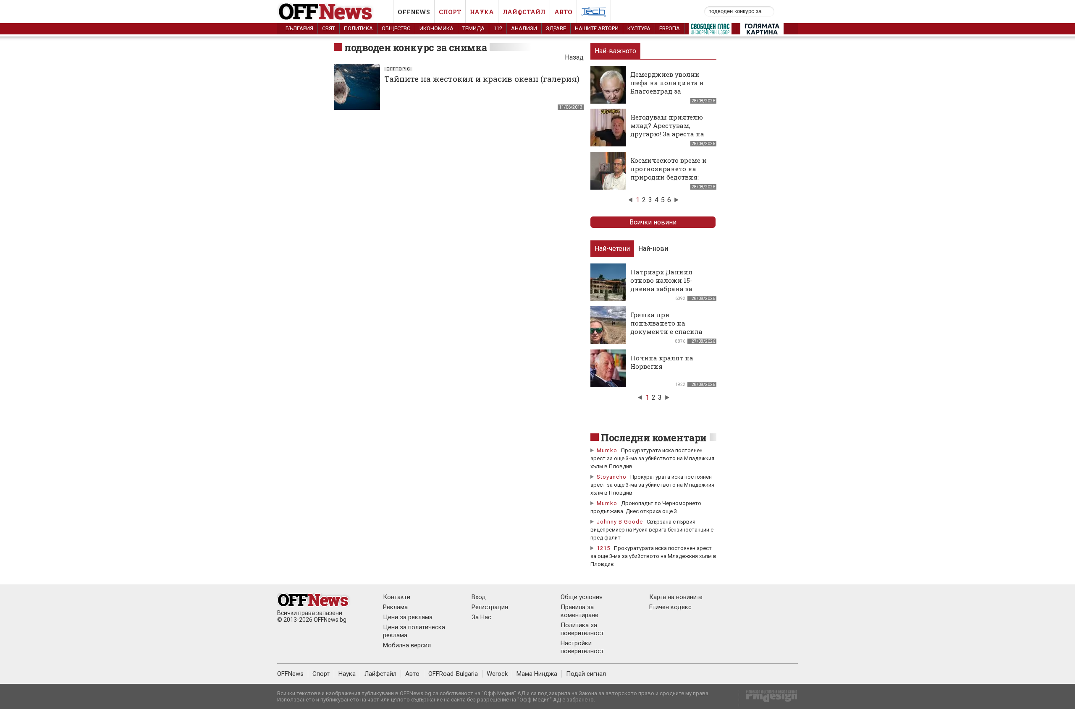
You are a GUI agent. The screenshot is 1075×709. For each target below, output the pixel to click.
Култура (638, 28)
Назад (574, 57)
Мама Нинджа (537, 674)
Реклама (395, 607)
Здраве (556, 28)
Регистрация (490, 607)
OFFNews (290, 674)
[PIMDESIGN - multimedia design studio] (768, 698)
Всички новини (652, 222)
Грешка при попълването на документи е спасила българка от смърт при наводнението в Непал (669, 331)
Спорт (450, 12)
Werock (497, 674)
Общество (396, 28)
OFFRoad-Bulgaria (453, 674)
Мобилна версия (407, 645)
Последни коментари (654, 437)
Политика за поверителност (582, 629)
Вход (479, 597)
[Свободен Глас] (710, 30)
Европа (669, 28)
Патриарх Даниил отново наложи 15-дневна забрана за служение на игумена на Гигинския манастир (671, 289)
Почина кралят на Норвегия (661, 362)
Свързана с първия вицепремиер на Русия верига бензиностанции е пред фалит (651, 530)
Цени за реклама (408, 617)
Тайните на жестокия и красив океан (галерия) (481, 78)
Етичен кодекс (670, 607)
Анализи (524, 28)
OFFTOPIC (398, 69)
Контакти (396, 597)
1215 (603, 548)
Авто (563, 12)
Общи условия (582, 597)
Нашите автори (597, 28)
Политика (358, 28)
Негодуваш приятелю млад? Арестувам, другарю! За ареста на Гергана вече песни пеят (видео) (667, 134)
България (299, 28)
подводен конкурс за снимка (415, 47)
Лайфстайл (524, 12)
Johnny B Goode (620, 522)
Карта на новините (676, 597)
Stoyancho (612, 477)
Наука (482, 12)
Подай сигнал (586, 674)
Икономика (437, 28)
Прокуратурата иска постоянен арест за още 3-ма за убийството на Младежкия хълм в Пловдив (652, 458)
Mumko (607, 450)
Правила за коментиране (579, 611)
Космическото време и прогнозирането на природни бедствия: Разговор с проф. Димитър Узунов (668, 177)
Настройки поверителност (582, 647)
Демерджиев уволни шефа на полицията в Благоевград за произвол (666, 87)
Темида (473, 28)
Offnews (414, 12)
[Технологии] (594, 13)
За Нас (481, 617)
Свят (328, 28)
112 (497, 28)
